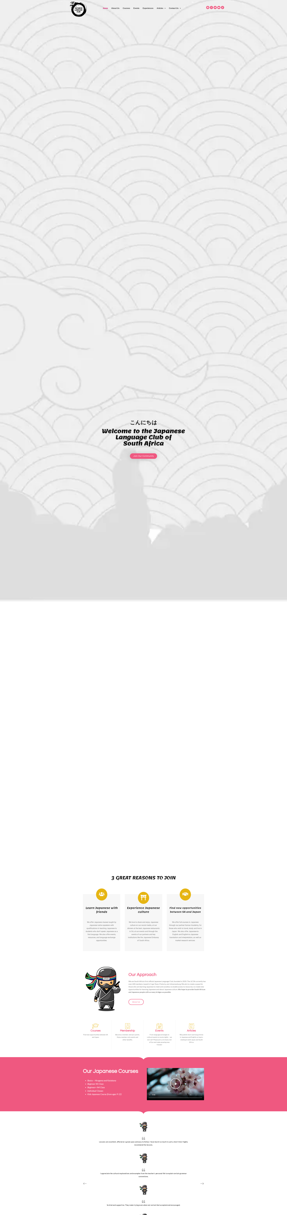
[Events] (159, 1026)
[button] (175, 1084)
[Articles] (191, 1026)
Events (159, 1030)
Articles (191, 1030)
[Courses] (95, 1026)
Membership (127, 1030)
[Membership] (127, 1026)
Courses (96, 1030)
